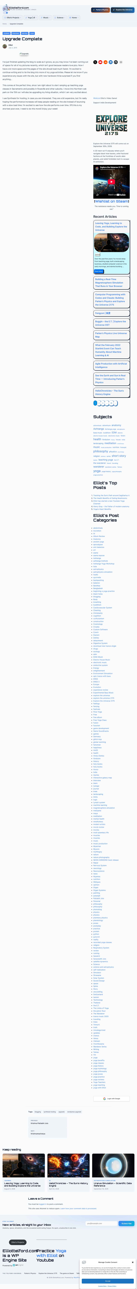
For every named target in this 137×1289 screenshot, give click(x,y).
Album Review (99, 536)
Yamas (119, 467)
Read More (99, 271)
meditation (110, 443)
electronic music (114, 436)
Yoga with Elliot (51, 1253)
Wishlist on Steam (111, 201)
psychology (121, 452)
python (96, 934)
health (97, 439)
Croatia (96, 627)
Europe (96, 684)
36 (111, 403)
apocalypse (98, 544)
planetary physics (100, 918)
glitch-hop (97, 739)
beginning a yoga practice (104, 591)
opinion (96, 885)
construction (98, 621)
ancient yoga (98, 542)
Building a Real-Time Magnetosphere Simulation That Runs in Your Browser (109, 282)
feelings (96, 703)
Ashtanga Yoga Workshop (103, 564)
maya (95, 813)
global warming (99, 742)
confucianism (98, 618)
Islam (95, 783)
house (118, 440)
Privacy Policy (112, 1286)
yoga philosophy (117, 471)
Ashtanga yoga (110, 429)
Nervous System (100, 865)
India (123, 439)
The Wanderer (99, 1014)
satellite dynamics (100, 961)
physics (113, 451)
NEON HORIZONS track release (105, 860)
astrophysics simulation (102, 572)
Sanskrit (96, 956)
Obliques (96, 882)
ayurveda (97, 577)
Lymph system (99, 802)
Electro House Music (101, 660)
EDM (114, 432)
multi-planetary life (101, 832)
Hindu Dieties (98, 756)
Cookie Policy (102, 1286)
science (103, 456)
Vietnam (96, 1041)
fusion (95, 723)
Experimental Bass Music (103, 693)
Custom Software (100, 629)
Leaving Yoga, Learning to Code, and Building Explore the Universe (111, 226)
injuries (96, 775)
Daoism (96, 635)
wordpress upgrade (74, 1112)
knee (95, 791)
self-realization (99, 970)
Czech (95, 632)
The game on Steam (67, 1273)
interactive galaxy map (102, 778)
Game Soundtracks (101, 731)
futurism (96, 725)
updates (96, 1033)
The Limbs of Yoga (101, 1008)
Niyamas (96, 876)
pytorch (96, 937)
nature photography (101, 857)
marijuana (97, 810)
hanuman (97, 745)
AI (94, 533)
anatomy (116, 425)
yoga (32, 33)
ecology (96, 651)
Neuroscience (98, 871)
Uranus (96, 1036)
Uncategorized (99, 1030)
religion (96, 456)
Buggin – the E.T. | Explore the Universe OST (110, 323)
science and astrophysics (103, 967)
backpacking (98, 580)
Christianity (98, 613)
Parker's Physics (30, 1273)
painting (96, 893)
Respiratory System (101, 948)
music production (106, 447)
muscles (96, 835)
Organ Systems (99, 890)
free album (97, 717)
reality (95, 939)
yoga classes (98, 1063)
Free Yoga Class (99, 720)
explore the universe (101, 695)
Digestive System (100, 643)
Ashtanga (98, 428)
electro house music (100, 436)
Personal (15, 33)
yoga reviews (98, 1079)
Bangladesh (98, 588)
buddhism (107, 433)
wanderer (98, 466)
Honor (95, 769)
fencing (96, 706)
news (95, 874)
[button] (133, 1262)
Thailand (96, 1003)
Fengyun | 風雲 (102, 313)
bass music (97, 433)
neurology (97, 868)
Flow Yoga (97, 712)
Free (95, 715)
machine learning (100, 805)
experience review (100, 690)
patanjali (96, 896)
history (113, 439)
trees (95, 1022)
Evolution (97, 687)
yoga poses (98, 1074)
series (109, 456)
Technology (98, 1000)
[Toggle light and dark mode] (5, 13)
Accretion (97, 531)
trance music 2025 (101, 1016)
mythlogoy (97, 852)
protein (96, 931)
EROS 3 (96, 682)
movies (96, 830)
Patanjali (123, 447)
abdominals (97, 425)
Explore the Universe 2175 (104, 701)
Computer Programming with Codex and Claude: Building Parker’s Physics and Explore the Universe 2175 (110, 299)
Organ (95, 887)
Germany (97, 736)
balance (96, 583)
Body (95, 599)
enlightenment (99, 671)
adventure (106, 425)
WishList (96, 98)
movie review (98, 827)
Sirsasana (97, 975)
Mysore (96, 849)
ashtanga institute (100, 561)
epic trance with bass (102, 676)
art (94, 550)
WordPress (77, 1277)
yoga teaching (99, 1085)
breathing (97, 602)
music (96, 447)
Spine (95, 986)
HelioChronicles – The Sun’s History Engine (109, 392)
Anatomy (97, 539)
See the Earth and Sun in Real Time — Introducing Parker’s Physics (110, 379)
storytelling (97, 992)
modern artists (99, 824)
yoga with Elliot (99, 1088)
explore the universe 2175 (103, 698)
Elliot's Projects (18, 1242)
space (95, 983)
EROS (95, 679)
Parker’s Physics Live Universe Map (111, 335)
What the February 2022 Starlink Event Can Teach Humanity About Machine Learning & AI (108, 350)
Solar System (98, 978)
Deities (96, 638)
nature (95, 854)
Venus (95, 1038)
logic (95, 800)
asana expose (98, 555)
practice (96, 929)
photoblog (97, 909)
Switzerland (98, 994)
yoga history (106, 471)
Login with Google (113, 1098)
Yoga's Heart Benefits (102, 509)
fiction (123, 436)
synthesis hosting (50, 1112)
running (96, 953)
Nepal (95, 863)
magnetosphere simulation (104, 808)
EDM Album (98, 657)
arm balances (98, 547)
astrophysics (121, 429)
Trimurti (96, 1025)
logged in (43, 1204)
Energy (96, 668)
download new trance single (104, 646)
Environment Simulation (102, 673)
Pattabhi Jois (98, 898)
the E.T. (116, 460)
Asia (95, 566)
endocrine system (100, 665)
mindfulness (120, 443)
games (96, 734)
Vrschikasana (98, 1044)
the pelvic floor (99, 1011)
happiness (97, 747)
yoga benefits (98, 1060)
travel (109, 463)
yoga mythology (100, 1068)
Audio (95, 575)
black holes (98, 594)
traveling (115, 463)
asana (95, 553)
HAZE (95, 750)
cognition (97, 616)
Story (95, 989)
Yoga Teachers (99, 1082)
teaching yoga (105, 459)
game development (101, 728)
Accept (107, 1281)
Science (96, 964)
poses (95, 923)
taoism (95, 460)
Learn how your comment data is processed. (78, 1208)
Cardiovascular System (102, 608)
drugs (95, 649)
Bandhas (96, 586)
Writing (25, 33)
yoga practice (98, 475)
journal (6, 33)
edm (95, 654)
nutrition (116, 447)
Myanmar (97, 846)
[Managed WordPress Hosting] (18, 1265)
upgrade (62, 1112)
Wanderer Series (99, 1047)
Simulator (97, 972)
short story (119, 455)
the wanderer (99, 463)
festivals (96, 709)
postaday (97, 926)
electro (120, 433)
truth (95, 1027)
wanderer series (110, 467)
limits (95, 797)
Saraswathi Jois (99, 959)
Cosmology (98, 624)
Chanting (97, 610)
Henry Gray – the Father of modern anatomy (111, 506)
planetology (98, 920)
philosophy (100, 451)
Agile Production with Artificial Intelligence (111, 365)
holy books (97, 764)
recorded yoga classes (102, 942)
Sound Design (99, 981)
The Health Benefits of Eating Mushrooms (110, 498)
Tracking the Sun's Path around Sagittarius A (111, 495)
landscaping (98, 443)
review (96, 950)
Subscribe (126, 1223)
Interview (97, 780)
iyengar (96, 786)
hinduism (106, 439)
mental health (98, 819)
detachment (98, 640)
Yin (94, 1055)
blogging (97, 597)
